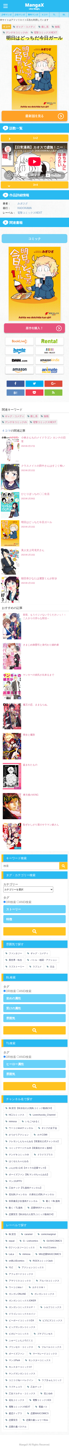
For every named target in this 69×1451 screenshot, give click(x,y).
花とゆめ (48, 1393)
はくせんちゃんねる (18, 1161)
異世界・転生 (15, 960)
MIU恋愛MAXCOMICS (49, 1254)
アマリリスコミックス (19, 1281)
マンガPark (14, 1360)
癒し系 (45, 27)
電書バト (42, 1407)
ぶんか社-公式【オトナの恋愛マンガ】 (27, 1168)
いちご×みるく (32, 1121)
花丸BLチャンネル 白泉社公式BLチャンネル (31, 1194)
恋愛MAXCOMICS (39, 1413)
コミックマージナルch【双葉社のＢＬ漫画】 (30, 1148)
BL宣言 (12, 1234)
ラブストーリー (16, 967)
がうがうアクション (18, 1135)
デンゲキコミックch (17, 32)
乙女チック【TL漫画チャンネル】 (25, 1188)
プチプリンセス (45, 1334)
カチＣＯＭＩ (38, 1287)
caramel (28, 1234)
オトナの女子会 (49, 1128)
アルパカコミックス (49, 1281)
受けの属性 (13, 1008)
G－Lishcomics (30, 1241)
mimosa (12, 1121)
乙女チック (36, 1387)
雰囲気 (10, 1018)
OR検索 (11, 901)
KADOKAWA (24, 208)
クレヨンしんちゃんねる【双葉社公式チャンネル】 (34, 1141)
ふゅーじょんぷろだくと (20, 1340)
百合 (51, 967)
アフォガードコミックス (20, 1274)
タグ (6, 897)
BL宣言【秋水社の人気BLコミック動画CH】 (30, 1108)
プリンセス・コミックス (20, 1347)
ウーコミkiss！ (16, 1287)
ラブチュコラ (15, 1387)
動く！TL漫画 (15, 1208)
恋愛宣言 (13, 1420)
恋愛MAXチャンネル (40, 1208)
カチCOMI (42, 1135)
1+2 (35, 138)
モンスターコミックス (39, 1360)
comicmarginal (48, 1234)
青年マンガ (33, 14)
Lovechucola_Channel (44, 1115)
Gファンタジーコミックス (21, 1247)
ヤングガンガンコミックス (21, 1373)
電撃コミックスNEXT (45, 32)
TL (54, 14)
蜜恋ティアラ (15, 1413)
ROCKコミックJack (42, 1261)
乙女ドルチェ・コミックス (21, 1393)
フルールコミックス (51, 1347)
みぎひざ (22, 203)
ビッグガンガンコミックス (21, 1327)
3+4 (35, 184)
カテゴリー (10, 884)
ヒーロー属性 (15, 1063)
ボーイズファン (16, 1354)
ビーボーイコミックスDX (21, 1320)
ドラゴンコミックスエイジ (21, 1314)
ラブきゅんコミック (51, 1380)
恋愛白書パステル (17, 1427)
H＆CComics (49, 1247)
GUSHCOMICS (54, 1241)
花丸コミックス (16, 1400)
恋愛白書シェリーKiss (37, 1420)
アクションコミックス (32, 1267)
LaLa (11, 1254)
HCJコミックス (16, 1115)
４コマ (45, 14)
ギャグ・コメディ (25, 27)
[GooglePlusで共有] (53, 384)
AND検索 (25, 901)
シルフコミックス (52, 1307)
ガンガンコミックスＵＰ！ (21, 1307)
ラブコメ (37, 967)
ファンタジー (15, 953)
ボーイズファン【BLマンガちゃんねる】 (28, 1174)
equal (11, 1241)
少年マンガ (6, 14)
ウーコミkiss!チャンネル (20, 1128)
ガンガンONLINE (17, 1294)
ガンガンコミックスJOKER (22, 1301)
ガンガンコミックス (44, 1294)
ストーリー (13, 909)
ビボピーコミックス (18, 1334)
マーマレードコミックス (44, 1354)
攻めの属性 (13, 998)
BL (64, 14)
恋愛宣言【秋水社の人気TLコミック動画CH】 (31, 1214)
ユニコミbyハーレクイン (20, 1380)
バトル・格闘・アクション (43, 960)
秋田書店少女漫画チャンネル (23, 1201)
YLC (10, 1267)
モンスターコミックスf (19, 1367)
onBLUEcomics (16, 1261)
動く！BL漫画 (52, 1201)
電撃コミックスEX (41, 1400)
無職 (57, 27)
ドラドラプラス (45, 1155)
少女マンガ (20, 14)
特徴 (9, 919)
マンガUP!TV (15, 1181)
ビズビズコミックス (52, 1320)
